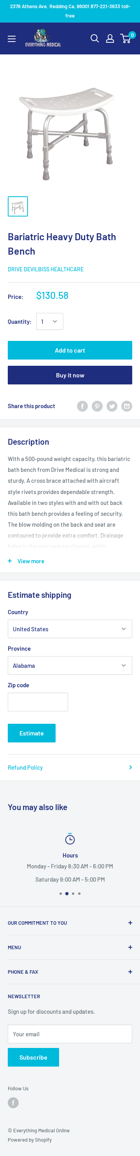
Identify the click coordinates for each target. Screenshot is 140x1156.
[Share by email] (126, 406)
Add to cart (70, 350)
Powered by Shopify (30, 1140)
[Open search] (95, 38)
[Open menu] (12, 39)
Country (18, 611)
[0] (126, 38)
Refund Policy (25, 767)
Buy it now (70, 375)
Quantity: (20, 321)
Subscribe (33, 1057)
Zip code (18, 684)
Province (19, 648)
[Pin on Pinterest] (97, 406)
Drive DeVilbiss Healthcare (46, 269)
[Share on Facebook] (82, 406)
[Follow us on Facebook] (13, 1102)
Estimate (31, 733)
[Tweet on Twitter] (112, 406)
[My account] (110, 38)
